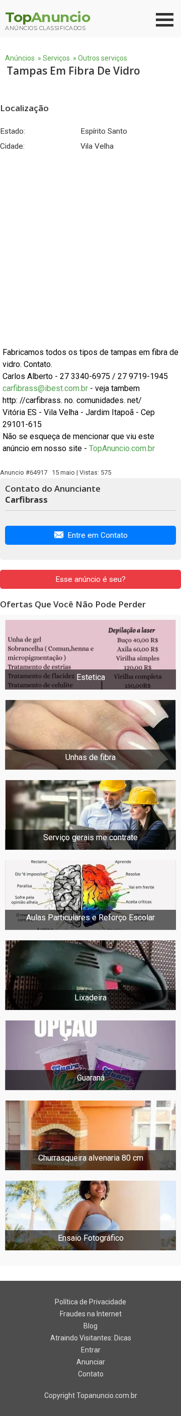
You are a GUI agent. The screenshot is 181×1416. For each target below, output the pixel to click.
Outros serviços (102, 58)
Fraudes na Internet (91, 1314)
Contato (91, 1374)
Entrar (91, 1350)
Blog (90, 1326)
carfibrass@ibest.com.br (45, 388)
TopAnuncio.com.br (122, 448)
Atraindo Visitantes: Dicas (90, 1338)
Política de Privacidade (90, 1302)
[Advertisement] (90, 249)
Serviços (56, 58)
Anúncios (20, 58)
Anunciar (90, 1362)
